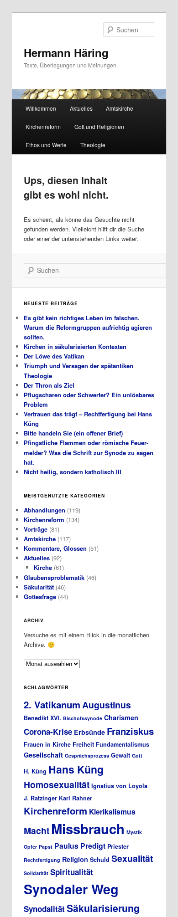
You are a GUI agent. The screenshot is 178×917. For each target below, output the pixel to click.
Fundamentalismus (122, 744)
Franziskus (130, 731)
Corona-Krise (48, 731)
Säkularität (39, 587)
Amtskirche (119, 108)
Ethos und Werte (46, 145)
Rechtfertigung (42, 859)
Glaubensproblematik (54, 577)
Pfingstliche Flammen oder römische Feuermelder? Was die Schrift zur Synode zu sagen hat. (88, 452)
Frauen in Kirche (47, 744)
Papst (45, 846)
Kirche (43, 567)
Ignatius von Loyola (119, 786)
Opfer (30, 846)
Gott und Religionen (99, 126)
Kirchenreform (43, 126)
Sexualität (132, 858)
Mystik (134, 832)
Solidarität (36, 873)
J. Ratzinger (40, 798)
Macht (36, 830)
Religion (75, 859)
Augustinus (106, 704)
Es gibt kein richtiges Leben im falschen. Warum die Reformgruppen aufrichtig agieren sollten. (88, 327)
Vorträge (35, 529)
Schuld (100, 860)
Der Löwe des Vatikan (54, 356)
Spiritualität (71, 871)
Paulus (66, 845)
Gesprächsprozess (87, 755)
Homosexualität (56, 784)
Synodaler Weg (71, 889)
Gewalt (120, 755)
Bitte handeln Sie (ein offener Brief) (73, 433)
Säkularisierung (103, 908)
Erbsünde (89, 732)
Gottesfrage (40, 596)
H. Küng (35, 771)
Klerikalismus (112, 811)
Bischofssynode (82, 718)
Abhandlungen (44, 510)
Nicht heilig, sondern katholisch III (72, 471)
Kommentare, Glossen (55, 548)
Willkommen (41, 108)
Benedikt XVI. (42, 718)
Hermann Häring (66, 52)
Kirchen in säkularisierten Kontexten (75, 346)
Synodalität (44, 908)
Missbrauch (88, 828)
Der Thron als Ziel (49, 385)
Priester (118, 846)
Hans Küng (76, 769)
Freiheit (83, 744)
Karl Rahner (75, 798)
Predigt (92, 845)
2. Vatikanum (52, 704)
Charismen (121, 717)
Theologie (92, 145)
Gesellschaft (43, 754)
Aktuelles (81, 108)
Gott (137, 755)
